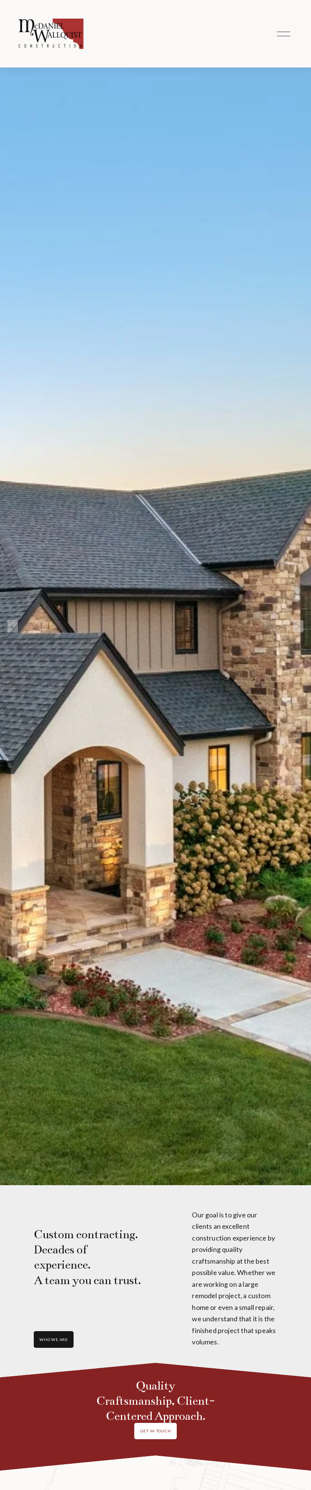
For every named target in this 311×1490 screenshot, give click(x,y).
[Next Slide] (298, 626)
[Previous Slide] (13, 626)
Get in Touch (155, 1431)
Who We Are (53, 1339)
